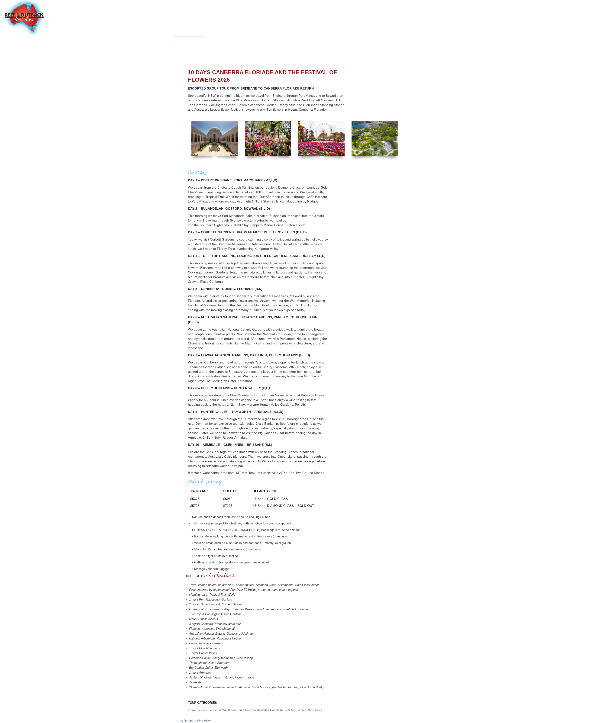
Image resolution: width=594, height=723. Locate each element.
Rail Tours (244, 54)
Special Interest (297, 54)
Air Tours (268, 54)
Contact (390, 54)
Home (195, 54)
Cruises (325, 54)
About (372, 54)
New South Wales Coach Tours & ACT (271, 710)
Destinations (349, 54)
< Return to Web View (195, 721)
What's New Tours (310, 710)
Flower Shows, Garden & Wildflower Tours (216, 710)
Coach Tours (217, 54)
